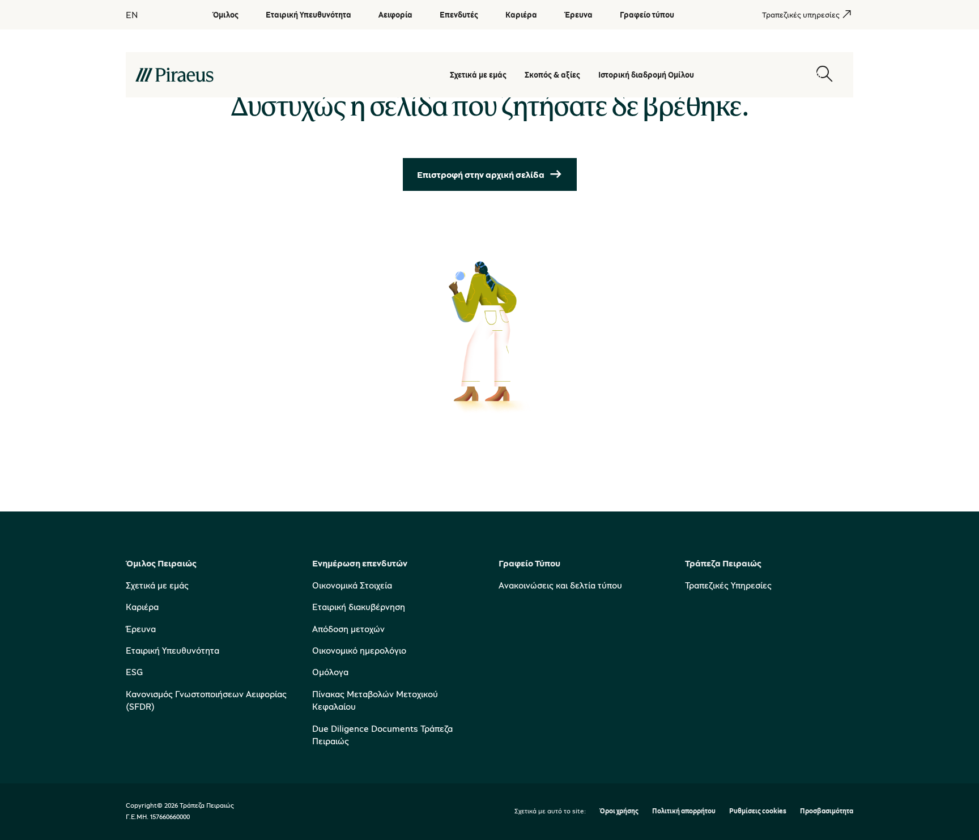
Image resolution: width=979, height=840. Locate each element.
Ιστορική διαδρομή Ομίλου (646, 74)
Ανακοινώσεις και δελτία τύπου (560, 585)
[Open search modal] (824, 74)
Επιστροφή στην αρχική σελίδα (480, 174)
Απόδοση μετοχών (348, 628)
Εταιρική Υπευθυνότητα (172, 650)
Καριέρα (142, 606)
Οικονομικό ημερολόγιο (359, 650)
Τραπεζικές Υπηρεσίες (728, 585)
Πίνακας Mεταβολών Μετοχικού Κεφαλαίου (375, 700)
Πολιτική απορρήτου (684, 811)
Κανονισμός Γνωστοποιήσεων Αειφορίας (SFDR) (206, 700)
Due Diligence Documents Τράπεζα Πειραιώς (382, 734)
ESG (134, 672)
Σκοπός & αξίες (552, 74)
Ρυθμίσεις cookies (757, 811)
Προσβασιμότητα (826, 811)
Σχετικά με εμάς (478, 74)
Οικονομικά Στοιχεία (352, 585)
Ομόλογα (330, 672)
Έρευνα (141, 628)
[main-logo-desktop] (237, 75)
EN (132, 14)
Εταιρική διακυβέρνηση (358, 606)
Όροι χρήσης (619, 811)
